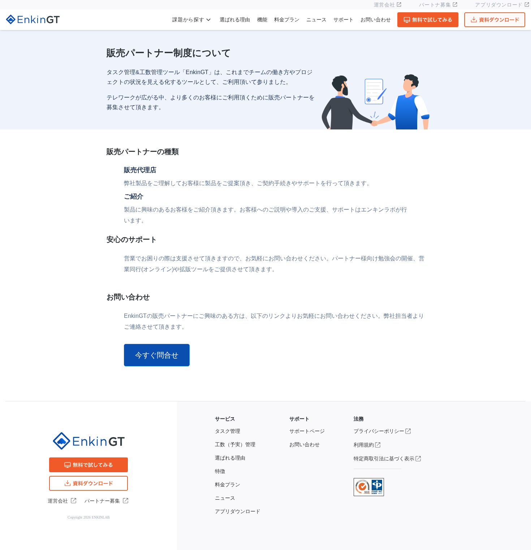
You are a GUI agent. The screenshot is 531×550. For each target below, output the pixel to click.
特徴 (220, 471)
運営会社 (384, 5)
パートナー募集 (102, 501)
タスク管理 (227, 431)
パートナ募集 (435, 5)
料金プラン (286, 19)
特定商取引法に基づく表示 (384, 458)
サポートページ (307, 431)
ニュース (316, 19)
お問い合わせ (376, 19)
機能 (262, 19)
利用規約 (364, 445)
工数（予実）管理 (235, 444)
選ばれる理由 (235, 19)
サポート (343, 19)
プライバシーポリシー (379, 431)
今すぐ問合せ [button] (156, 355)
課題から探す (188, 19)
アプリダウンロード (499, 5)
